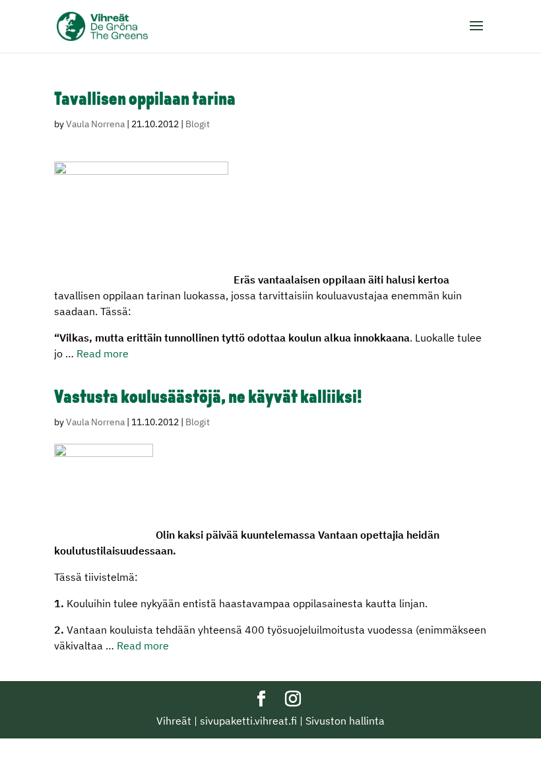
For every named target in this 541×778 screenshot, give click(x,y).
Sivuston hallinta (345, 720)
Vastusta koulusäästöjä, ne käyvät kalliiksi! (208, 398)
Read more (103, 353)
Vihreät (173, 720)
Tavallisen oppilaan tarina (145, 100)
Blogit (197, 124)
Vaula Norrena (95, 124)
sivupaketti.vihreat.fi (248, 720)
